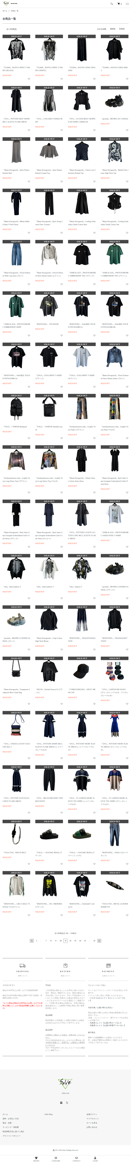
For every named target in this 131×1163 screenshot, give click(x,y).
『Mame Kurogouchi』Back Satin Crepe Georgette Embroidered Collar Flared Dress (114, 481)
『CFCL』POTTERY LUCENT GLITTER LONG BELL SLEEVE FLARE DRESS (82, 536)
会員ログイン (91, 1114)
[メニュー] (127, 4)
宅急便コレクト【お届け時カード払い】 (106, 1023)
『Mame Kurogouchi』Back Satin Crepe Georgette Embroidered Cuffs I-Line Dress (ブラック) (16, 536)
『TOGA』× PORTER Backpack (15, 427)
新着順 (122, 29)
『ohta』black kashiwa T (12, 587)
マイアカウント (92, 1119)
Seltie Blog (49, 1114)
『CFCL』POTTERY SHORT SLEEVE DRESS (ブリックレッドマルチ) (114, 747)
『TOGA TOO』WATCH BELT (14, 853)
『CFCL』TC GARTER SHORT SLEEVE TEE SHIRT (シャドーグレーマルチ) (81, 801)
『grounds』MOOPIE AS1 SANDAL (114, 119)
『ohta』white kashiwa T (44, 587)
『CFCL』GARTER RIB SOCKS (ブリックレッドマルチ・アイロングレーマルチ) (114, 693)
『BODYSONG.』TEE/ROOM (46, 324)
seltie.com (65, 1093)
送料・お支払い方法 (11, 1119)
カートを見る (91, 1123)
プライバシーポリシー (11, 1136)
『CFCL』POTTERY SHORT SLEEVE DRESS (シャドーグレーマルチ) (81, 747)
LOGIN (95, 1161)
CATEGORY (56, 1161)
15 (85, 941)
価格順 (112, 29)
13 (75, 941)
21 (94, 941)
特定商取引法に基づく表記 (13, 1132)
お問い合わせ (91, 1127)
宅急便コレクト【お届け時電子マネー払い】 (108, 1025)
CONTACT (76, 1161)
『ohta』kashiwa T (75, 587)
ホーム (5, 11)
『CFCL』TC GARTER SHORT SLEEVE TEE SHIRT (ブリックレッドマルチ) (114, 801)
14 (80, 941)
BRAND (36, 1161)
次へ (99, 941)
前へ (32, 941)
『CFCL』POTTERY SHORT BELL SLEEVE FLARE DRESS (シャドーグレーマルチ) (49, 747)
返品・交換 (7, 1123)
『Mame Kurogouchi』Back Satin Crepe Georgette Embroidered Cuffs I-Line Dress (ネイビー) (49, 536)
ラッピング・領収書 (11, 1127)
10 (61, 941)
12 (70, 941)
